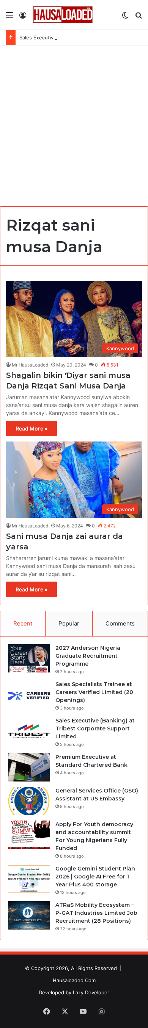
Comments (120, 623)
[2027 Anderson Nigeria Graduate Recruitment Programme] (29, 658)
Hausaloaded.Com (74, 980)
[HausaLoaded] (62, 14)
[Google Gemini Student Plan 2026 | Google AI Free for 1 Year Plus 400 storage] (29, 879)
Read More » (31, 428)
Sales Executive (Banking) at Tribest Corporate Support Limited (95, 728)
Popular (68, 623)
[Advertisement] (74, 123)
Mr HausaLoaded (30, 365)
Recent (22, 623)
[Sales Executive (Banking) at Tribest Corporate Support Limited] (29, 731)
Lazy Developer (91, 992)
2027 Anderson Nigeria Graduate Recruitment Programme (87, 655)
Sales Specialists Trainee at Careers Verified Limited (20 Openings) (94, 692)
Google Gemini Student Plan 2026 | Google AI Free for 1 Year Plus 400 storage (95, 876)
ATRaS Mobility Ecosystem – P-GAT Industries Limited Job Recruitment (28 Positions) (96, 913)
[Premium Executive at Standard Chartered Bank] (29, 767)
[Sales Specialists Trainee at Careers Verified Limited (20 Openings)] (29, 694)
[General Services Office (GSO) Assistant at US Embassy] (29, 801)
